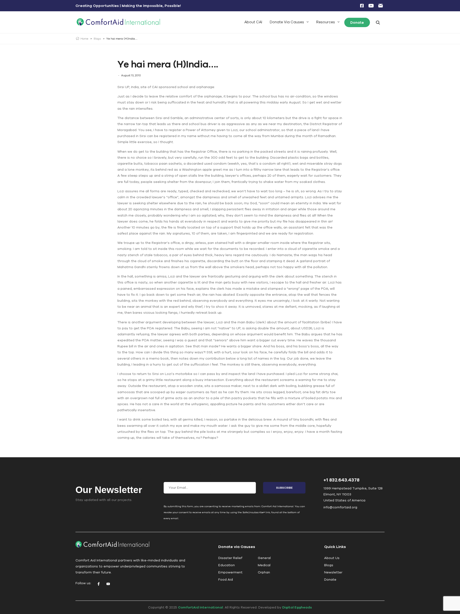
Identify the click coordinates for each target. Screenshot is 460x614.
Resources (325, 22)
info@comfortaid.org (340, 507)
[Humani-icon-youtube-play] (371, 6)
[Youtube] (108, 583)
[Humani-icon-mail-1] (380, 6)
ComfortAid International (200, 607)
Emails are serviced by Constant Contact (205, 518)
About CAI (253, 22)
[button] (289, 22)
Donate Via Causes (287, 22)
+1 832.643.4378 (341, 479)
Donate (357, 22)
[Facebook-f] (98, 583)
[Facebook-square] (362, 6)
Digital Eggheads (297, 607)
